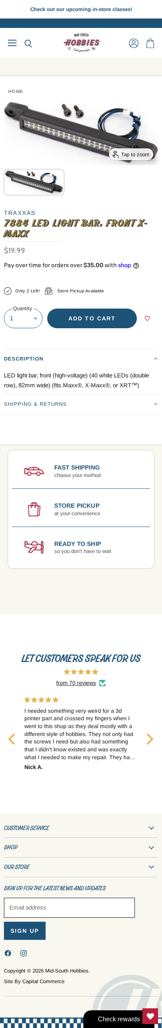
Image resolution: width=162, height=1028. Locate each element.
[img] (81, 672)
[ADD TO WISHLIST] (147, 318)
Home (16, 91)
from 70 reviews (76, 683)
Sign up (25, 931)
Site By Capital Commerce (34, 981)
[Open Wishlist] (150, 1016)
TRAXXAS (20, 212)
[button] (81, 359)
